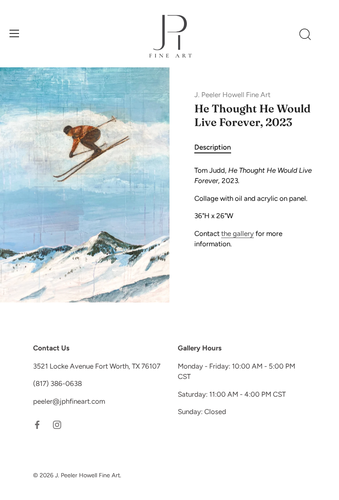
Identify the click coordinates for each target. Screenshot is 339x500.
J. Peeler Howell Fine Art (232, 94)
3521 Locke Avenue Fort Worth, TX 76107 (96, 366)
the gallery (237, 233)
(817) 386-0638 (57, 383)
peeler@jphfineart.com (69, 401)
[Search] (305, 35)
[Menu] (14, 33)
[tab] (216, 147)
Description (212, 147)
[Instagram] (57, 424)
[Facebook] (37, 424)
